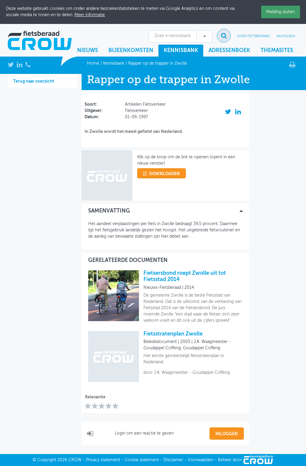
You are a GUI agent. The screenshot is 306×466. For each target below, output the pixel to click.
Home (93, 63)
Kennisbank (181, 50)
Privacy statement (103, 460)
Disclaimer (173, 460)
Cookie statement (142, 460)
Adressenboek (229, 50)
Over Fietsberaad (253, 36)
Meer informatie (89, 15)
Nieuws (87, 50)
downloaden (164, 174)
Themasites (277, 50)
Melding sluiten (280, 12)
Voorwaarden (200, 460)
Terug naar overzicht (33, 81)
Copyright (46, 460)
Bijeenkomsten (130, 50)
